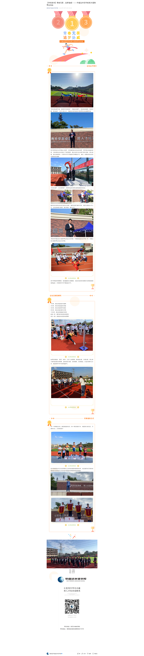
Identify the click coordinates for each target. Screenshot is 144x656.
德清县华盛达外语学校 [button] (52, 8)
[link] (56, 653)
